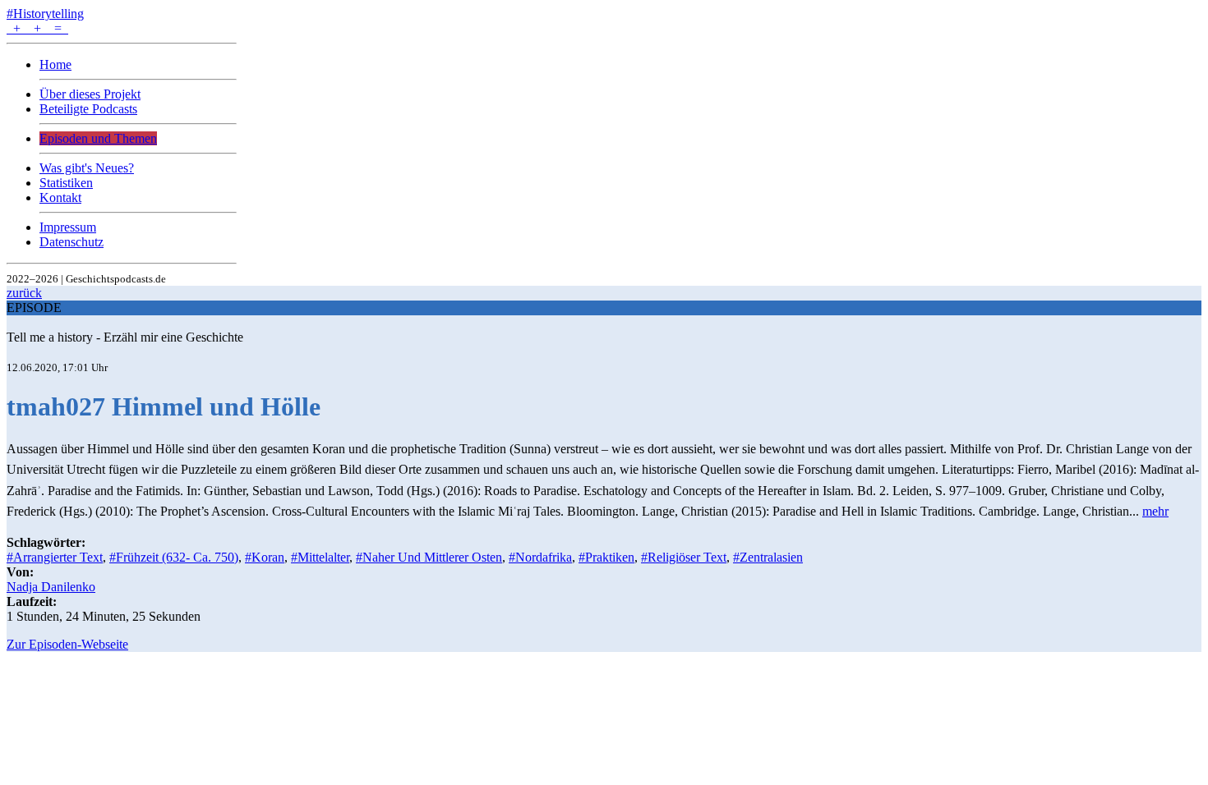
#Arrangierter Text (55, 557)
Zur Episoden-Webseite (67, 644)
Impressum (67, 227)
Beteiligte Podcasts (88, 109)
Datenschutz (71, 242)
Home (55, 64)
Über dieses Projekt (90, 94)
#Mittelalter (320, 557)
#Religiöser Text (683, 557)
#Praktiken (606, 557)
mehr (1155, 511)
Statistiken (66, 183)
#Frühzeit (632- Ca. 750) (173, 557)
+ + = (37, 28)
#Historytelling (45, 14)
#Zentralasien (768, 557)
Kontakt (60, 197)
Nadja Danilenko (51, 587)
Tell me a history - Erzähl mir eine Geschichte (125, 337)
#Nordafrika (540, 557)
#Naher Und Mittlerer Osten (429, 557)
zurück (24, 293)
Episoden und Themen (98, 138)
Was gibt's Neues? (86, 168)
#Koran (264, 557)
